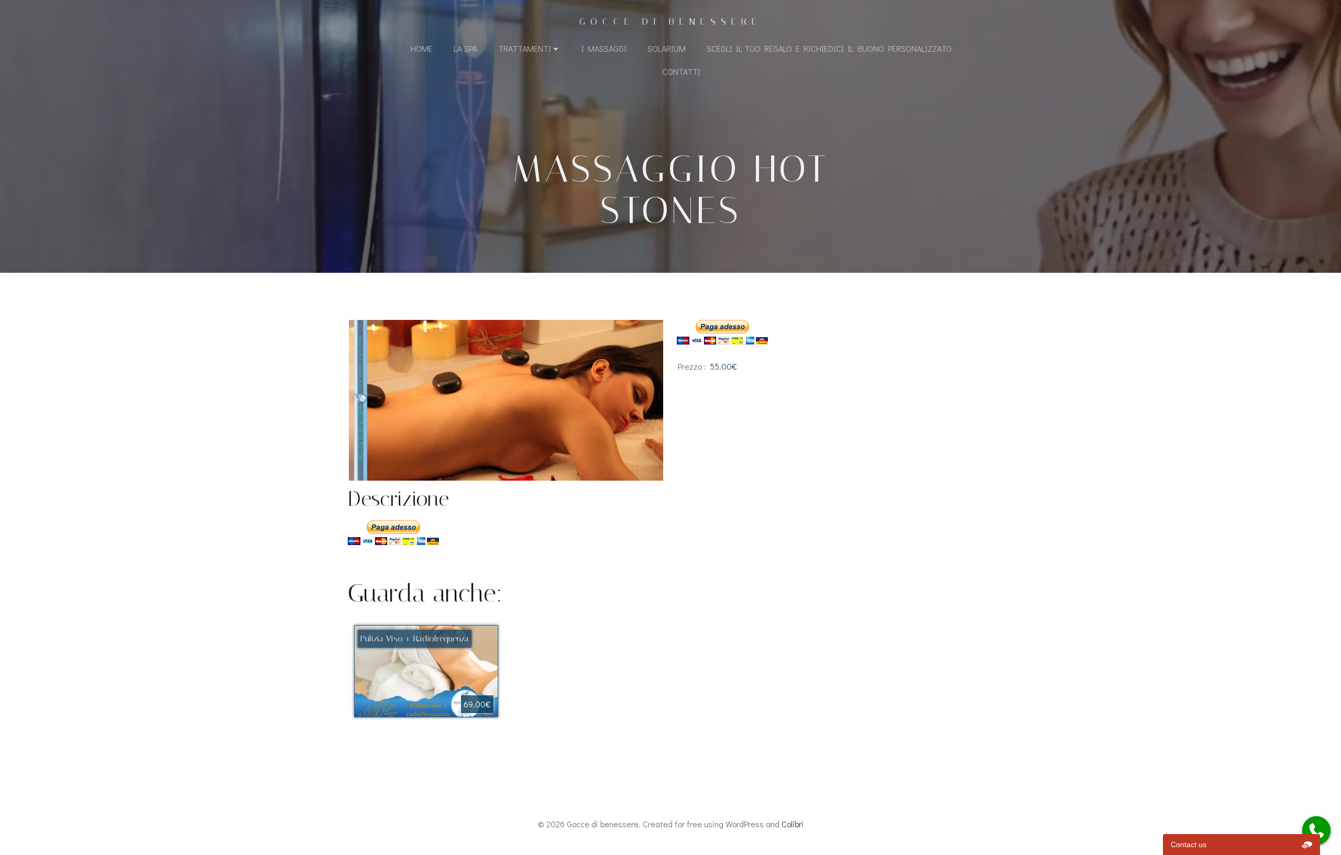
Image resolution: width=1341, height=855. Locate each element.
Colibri (793, 823)
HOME (422, 48)
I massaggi (603, 48)
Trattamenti (524, 48)
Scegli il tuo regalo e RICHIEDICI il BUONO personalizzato (829, 48)
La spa (465, 48)
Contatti (681, 71)
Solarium (666, 48)
